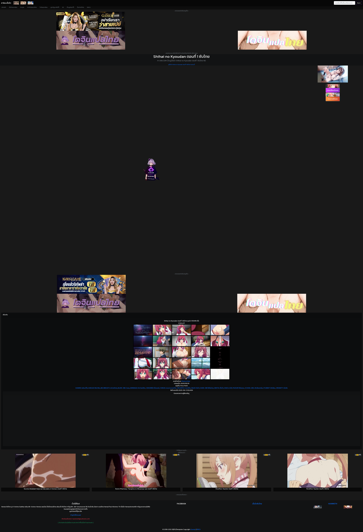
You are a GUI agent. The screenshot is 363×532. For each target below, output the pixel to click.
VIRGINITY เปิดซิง (282, 388)
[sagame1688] (91, 284)
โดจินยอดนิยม (43, 7)
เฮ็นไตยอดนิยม (13, 7)
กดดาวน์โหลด (333, 99)
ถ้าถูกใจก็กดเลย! (75, 515)
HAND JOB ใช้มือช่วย (206, 388)
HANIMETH (332, 503)
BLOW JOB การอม (124, 388)
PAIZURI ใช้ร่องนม (238, 388)
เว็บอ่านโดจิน (80, 7)
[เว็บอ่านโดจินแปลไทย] (333, 74)
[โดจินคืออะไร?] (23, 3)
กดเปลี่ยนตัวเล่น (332, 90)
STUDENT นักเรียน (269, 388)
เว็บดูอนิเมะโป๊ (70, 7)
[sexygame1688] (91, 21)
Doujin (22, 7)
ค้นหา (359, 3)
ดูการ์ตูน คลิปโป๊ (54, 7)
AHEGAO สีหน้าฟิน (94, 388)
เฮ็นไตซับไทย (257, 503)
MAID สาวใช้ (228, 388)
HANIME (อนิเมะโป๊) (81, 388)
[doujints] (272, 303)
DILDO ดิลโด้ (195, 388)
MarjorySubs (186, 381)
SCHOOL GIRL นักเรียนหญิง (254, 388)
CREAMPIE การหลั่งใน (184, 388)
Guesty (193, 529)
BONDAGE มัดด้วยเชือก (137, 388)
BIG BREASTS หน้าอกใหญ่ (109, 388)
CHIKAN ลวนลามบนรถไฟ (168, 388)
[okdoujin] (318, 507)
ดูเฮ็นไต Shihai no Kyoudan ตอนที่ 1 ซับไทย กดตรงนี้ (181, 64)
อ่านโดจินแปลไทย (32, 7)
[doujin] (91, 40)
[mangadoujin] (272, 40)
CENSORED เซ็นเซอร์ (152, 388)
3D (63, 7)
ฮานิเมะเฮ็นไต (6, 3)
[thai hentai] (91, 303)
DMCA (89, 7)
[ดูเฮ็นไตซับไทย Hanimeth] (348, 507)
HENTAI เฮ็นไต (219, 388)
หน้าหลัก (4, 7)
